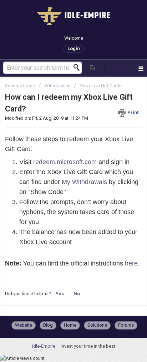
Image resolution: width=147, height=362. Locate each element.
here (131, 263)
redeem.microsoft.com (65, 161)
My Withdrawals (84, 181)
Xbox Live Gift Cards (101, 85)
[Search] (78, 67)
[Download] (60, 176)
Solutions (97, 325)
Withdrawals (57, 85)
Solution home (20, 85)
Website (23, 325)
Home (70, 325)
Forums (126, 325)
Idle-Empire (44, 346)
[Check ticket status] (92, 67)
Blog (48, 325)
